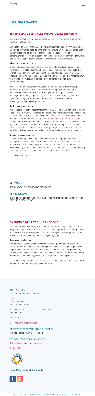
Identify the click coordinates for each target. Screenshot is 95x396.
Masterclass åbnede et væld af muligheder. (62, 118)
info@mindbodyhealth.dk (25, 323)
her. (27, 155)
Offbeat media (57, 394)
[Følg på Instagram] (20, 379)
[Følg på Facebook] (13, 379)
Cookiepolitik (15, 348)
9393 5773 (17, 317)
